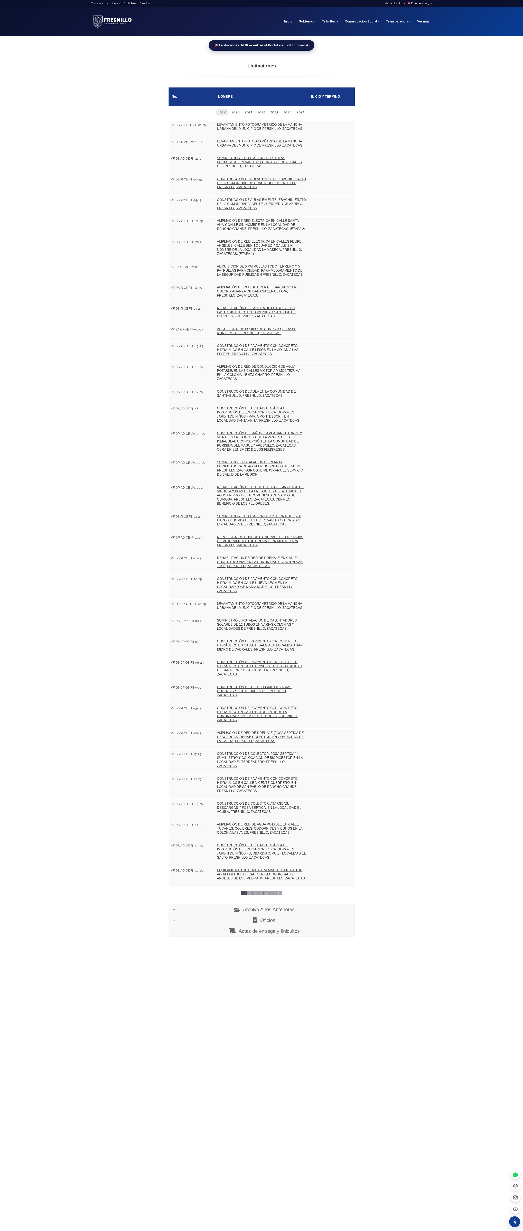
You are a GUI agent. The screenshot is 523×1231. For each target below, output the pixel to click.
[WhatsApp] (515, 1174)
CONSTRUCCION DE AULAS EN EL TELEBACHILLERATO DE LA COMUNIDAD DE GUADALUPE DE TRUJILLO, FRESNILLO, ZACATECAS (261, 183)
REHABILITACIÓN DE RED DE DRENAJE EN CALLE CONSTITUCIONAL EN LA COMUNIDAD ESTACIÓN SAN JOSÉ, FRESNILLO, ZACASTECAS (260, 562)
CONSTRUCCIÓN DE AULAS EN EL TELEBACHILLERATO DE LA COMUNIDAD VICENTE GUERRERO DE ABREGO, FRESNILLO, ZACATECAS (261, 204)
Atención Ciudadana (124, 3)
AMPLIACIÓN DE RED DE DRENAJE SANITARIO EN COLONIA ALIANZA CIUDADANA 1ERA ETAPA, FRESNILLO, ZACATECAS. (257, 291)
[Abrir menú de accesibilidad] (514, 1221)
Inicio (288, 21)
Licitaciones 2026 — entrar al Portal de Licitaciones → (263, 45)
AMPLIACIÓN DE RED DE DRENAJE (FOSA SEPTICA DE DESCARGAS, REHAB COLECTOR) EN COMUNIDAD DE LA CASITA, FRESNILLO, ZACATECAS (260, 737)
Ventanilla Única (395, 3)
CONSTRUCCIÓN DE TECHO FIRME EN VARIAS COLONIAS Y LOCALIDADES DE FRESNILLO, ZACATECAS (254, 691)
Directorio (145, 3)
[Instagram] (515, 1197)
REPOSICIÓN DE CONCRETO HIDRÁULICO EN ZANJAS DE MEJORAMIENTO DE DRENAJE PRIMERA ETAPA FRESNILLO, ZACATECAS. (260, 541)
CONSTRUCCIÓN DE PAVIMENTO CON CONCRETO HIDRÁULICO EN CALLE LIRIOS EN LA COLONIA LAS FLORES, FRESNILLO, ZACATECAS (257, 350)
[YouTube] (515, 1209)
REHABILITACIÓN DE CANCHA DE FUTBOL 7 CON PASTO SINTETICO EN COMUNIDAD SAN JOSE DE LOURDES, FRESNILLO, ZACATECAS (256, 312)
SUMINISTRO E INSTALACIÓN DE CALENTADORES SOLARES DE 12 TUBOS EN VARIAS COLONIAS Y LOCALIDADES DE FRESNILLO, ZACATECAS (257, 624)
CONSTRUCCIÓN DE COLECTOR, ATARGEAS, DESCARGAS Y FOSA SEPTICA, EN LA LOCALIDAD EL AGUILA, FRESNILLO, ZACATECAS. (259, 807)
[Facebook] (515, 1186)
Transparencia (99, 3)
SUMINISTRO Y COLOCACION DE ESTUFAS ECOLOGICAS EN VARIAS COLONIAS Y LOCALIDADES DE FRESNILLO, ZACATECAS (259, 162)
